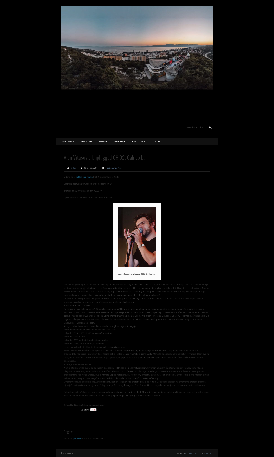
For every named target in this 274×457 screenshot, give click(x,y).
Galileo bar (70, 105)
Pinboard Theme (192, 453)
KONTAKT (157, 141)
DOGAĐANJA (119, 141)
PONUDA (103, 141)
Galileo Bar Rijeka (84, 176)
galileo (73, 168)
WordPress (208, 453)
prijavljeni (77, 438)
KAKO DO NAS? (139, 141)
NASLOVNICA (68, 141)
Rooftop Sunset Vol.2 (113, 168)
